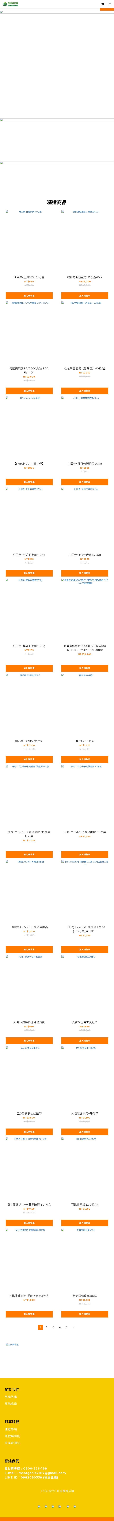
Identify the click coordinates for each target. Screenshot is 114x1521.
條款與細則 (12, 1436)
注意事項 (11, 1429)
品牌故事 (11, 1397)
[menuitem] (40, 1327)
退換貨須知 (12, 1443)
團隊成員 (11, 1404)
